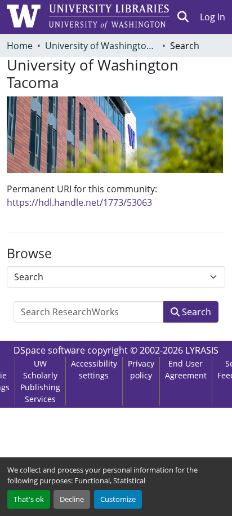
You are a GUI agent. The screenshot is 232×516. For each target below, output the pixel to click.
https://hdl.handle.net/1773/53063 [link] (79, 202)
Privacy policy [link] (141, 369)
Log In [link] (212, 17)
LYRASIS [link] (201, 350)
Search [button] (195, 312)
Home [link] (20, 45)
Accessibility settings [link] (94, 369)
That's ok (29, 499)
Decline (72, 499)
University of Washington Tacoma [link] (101, 45)
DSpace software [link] (49, 350)
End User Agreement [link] (186, 369)
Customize (118, 499)
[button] (183, 17)
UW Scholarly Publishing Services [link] (40, 381)
